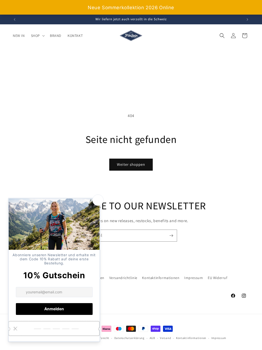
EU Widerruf (217, 277)
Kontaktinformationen (160, 277)
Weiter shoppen (131, 164)
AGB (152, 338)
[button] (37, 35)
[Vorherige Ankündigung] (14, 19)
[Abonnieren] (171, 236)
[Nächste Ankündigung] (247, 19)
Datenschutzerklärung (129, 338)
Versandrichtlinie (123, 277)
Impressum (193, 277)
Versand (165, 338)
